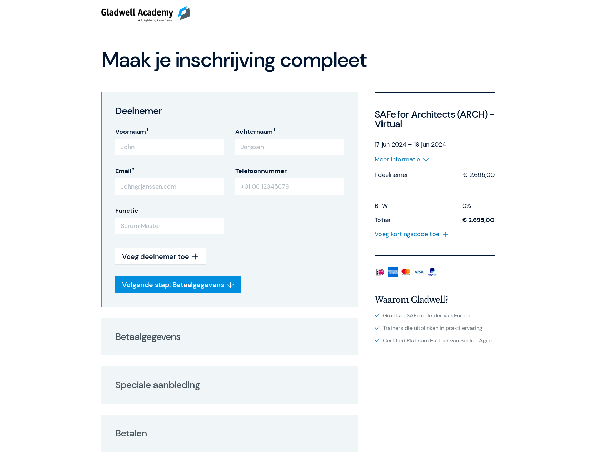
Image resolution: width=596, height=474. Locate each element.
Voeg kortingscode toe (407, 234)
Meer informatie (397, 159)
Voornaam (130, 132)
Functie (126, 210)
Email (123, 171)
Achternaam (254, 132)
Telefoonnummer (261, 171)
